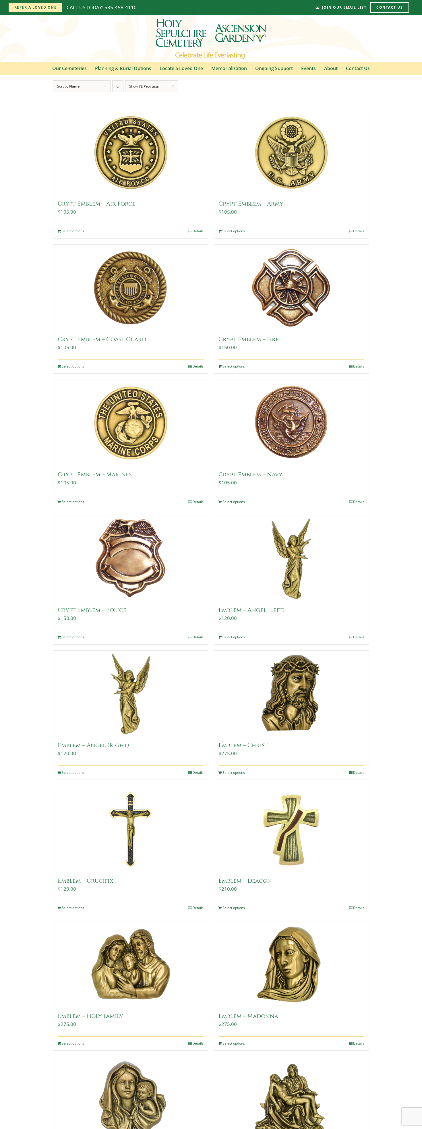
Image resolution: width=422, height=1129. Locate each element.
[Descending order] (117, 86)
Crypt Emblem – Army (251, 204)
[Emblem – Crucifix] (130, 829)
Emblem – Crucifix (85, 881)
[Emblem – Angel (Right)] (130, 694)
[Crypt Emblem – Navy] (291, 423)
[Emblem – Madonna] (291, 964)
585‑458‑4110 (120, 7)
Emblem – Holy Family (90, 1016)
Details (198, 231)
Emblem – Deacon (245, 881)
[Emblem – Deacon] (291, 829)
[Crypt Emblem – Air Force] (130, 152)
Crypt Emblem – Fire (248, 339)
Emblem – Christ (243, 745)
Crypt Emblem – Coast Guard (102, 339)
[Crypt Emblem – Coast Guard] (130, 288)
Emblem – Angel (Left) (251, 610)
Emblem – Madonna (248, 1016)
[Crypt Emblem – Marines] (130, 423)
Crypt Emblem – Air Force (96, 204)
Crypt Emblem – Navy (250, 474)
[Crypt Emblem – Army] (291, 152)
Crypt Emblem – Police (92, 610)
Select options (73, 231)
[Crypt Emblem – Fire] (291, 288)
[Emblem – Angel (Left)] (291, 558)
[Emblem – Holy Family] (130, 964)
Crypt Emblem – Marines (94, 474)
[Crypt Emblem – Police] (130, 558)
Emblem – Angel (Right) (93, 745)
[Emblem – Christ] (291, 694)
